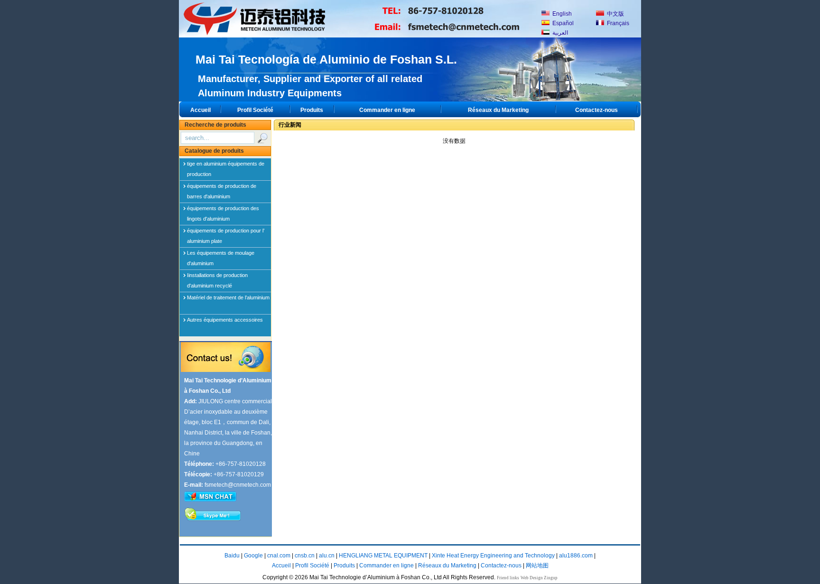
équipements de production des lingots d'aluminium (223, 210)
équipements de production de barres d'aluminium (221, 188)
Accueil (200, 110)
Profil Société (255, 110)
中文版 (615, 13)
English (561, 13)
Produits (311, 110)
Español (562, 23)
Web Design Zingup (539, 577)
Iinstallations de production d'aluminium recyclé (217, 277)
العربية (559, 32)
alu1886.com (576, 555)
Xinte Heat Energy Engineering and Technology (493, 555)
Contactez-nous (596, 110)
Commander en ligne (387, 110)
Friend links (508, 577)
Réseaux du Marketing (498, 110)
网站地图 (537, 565)
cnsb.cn (305, 555)
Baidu (232, 555)
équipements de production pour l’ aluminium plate (225, 232)
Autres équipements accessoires (225, 320)
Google (253, 555)
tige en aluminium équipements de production (225, 165)
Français (617, 23)
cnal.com (278, 555)
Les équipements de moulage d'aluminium (220, 255)
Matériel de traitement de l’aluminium (228, 297)
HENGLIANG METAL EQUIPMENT (383, 555)
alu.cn (327, 555)
